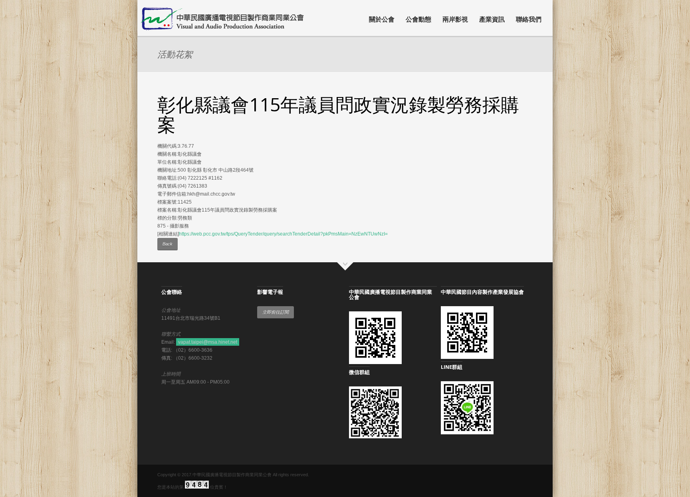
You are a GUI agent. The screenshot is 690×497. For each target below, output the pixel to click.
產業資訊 (492, 19)
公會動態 (418, 19)
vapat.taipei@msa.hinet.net (207, 342)
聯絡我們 (528, 19)
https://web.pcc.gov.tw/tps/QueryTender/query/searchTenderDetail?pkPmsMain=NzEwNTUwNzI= (283, 234)
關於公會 (382, 19)
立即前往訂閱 (275, 312)
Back (167, 244)
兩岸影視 (455, 19)
